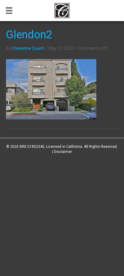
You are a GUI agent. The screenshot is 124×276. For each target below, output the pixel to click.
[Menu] (9, 10)
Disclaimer (63, 152)
